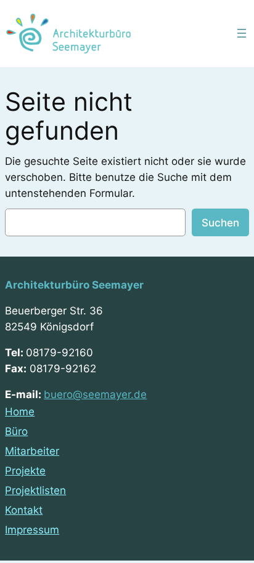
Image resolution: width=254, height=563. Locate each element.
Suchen (220, 223)
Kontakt (24, 510)
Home (20, 411)
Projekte (25, 471)
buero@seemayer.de (95, 394)
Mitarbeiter (32, 451)
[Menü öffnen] (241, 33)
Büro (16, 431)
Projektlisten (35, 490)
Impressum (32, 530)
